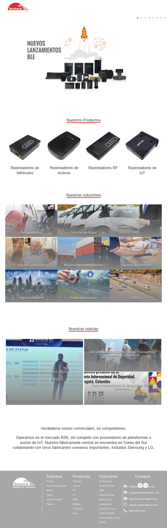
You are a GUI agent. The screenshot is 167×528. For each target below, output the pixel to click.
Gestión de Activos (135, 265)
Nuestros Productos (84, 120)
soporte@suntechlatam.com (144, 492)
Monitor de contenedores (83, 265)
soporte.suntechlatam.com (143, 505)
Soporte (131, 7)
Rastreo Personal (106, 495)
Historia (50, 504)
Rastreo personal (31, 265)
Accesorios (78, 508)
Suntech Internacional (56, 486)
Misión (49, 490)
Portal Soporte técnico (109, 518)
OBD (135, 232)
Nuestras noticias (83, 329)
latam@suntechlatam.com (143, 498)
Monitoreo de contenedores (105, 501)
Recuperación (31, 232)
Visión (49, 495)
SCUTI (135, 298)
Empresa (70, 7)
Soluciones (111, 7)
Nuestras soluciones (83, 195)
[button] (138, 18)
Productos (90, 7)
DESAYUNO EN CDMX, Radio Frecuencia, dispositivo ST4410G (123, 353)
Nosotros (50, 481)
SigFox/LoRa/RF (31, 298)
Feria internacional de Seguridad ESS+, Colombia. (122, 387)
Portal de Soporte (83, 298)
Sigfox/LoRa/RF (106, 513)
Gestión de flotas (83, 232)
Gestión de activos (107, 508)
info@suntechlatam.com (142, 486)
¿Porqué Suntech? (54, 499)
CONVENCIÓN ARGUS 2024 (44, 372)
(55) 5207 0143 (137, 511)
